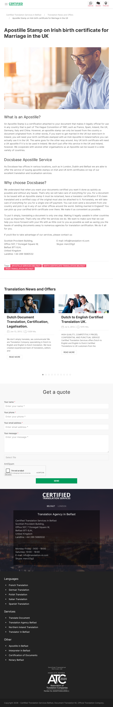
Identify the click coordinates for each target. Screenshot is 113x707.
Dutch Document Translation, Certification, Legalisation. (27, 321)
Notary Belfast (16, 660)
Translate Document (19, 617)
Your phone (10, 412)
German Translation (19, 589)
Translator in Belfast (19, 631)
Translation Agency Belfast (23, 622)
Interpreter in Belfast (19, 650)
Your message (11, 433)
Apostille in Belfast (18, 645)
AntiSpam (9, 463)
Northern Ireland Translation (23, 627)
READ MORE (14, 357)
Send (56, 481)
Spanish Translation (19, 603)
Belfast (51, 506)
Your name (9, 402)
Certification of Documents (23, 655)
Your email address (13, 423)
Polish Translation (18, 594)
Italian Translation (18, 599)
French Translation (18, 585)
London (62, 506)
